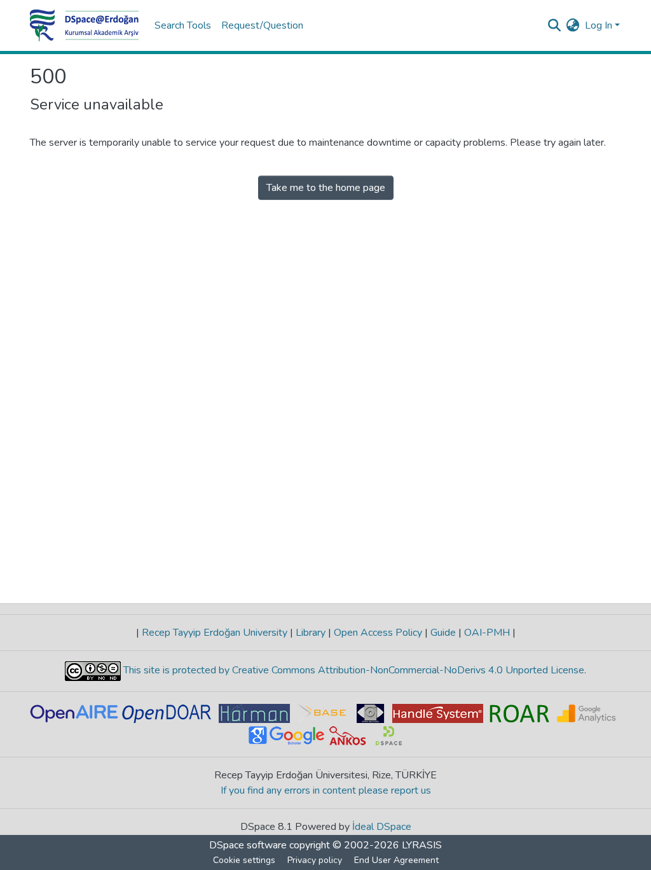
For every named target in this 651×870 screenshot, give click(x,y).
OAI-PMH (487, 633)
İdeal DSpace (381, 827)
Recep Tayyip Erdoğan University (214, 633)
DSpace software (248, 845)
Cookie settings (244, 860)
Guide (443, 633)
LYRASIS (422, 845)
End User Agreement (396, 860)
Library (310, 633)
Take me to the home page (325, 188)
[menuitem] (573, 25)
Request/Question (262, 25)
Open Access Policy (378, 633)
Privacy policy (314, 860)
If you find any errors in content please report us (326, 790)
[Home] (84, 25)
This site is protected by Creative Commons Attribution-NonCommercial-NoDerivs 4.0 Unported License (352, 670)
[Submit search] (555, 25)
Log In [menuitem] (598, 25)
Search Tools (182, 25)
